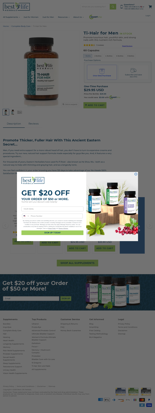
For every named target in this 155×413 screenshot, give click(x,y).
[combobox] (26, 216)
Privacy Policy (52, 228)
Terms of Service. (63, 228)
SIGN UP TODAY (52, 233)
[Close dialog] (136, 174)
